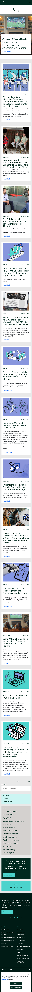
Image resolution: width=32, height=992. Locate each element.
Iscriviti (6, 911)
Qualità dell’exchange (11, 837)
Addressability (8, 815)
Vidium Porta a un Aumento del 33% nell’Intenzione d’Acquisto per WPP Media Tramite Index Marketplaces (15, 321)
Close (15, 983)
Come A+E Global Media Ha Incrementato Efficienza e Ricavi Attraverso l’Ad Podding (15, 642)
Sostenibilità (7, 847)
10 (17, 781)
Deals (18, 952)
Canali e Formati (21, 937)
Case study (7, 802)
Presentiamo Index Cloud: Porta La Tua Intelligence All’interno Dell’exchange (14, 487)
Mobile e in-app (9, 827)
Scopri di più (6, 51)
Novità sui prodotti (10, 831)
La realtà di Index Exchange (13, 821)
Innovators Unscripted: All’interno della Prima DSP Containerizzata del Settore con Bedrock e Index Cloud (15, 163)
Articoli (5, 799)
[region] (16, 982)
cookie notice (5, 979)
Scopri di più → (9, 875)
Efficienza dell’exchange (23, 958)
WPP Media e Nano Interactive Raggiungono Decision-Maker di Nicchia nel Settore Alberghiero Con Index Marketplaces (15, 101)
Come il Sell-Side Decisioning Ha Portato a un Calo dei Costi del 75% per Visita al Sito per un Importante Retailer (15, 752)
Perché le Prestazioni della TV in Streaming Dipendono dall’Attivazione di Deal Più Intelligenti (15, 375)
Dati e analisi (20, 949)
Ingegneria (7, 818)
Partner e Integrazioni (7, 946)
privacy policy (23, 977)
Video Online (20, 943)
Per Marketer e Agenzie (7, 940)
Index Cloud (20, 929)
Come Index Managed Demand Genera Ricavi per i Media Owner (15, 425)
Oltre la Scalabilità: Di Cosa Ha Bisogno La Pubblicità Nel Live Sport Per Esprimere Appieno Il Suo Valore (16, 272)
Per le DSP (4, 943)
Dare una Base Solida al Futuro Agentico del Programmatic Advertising (15, 591)
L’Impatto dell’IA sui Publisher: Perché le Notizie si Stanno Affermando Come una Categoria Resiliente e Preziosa (16, 538)
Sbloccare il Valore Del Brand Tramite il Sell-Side (16, 696)
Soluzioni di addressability (23, 946)
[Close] (29, 974)
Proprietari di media (10, 834)
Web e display (8, 853)
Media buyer (8, 824)
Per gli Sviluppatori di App (8, 937)
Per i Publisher (5, 929)
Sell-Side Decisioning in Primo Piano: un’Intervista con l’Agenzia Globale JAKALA (14, 222)
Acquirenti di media (10, 811)
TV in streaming (9, 850)
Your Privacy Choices (16, 987)
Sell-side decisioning (10, 843)
